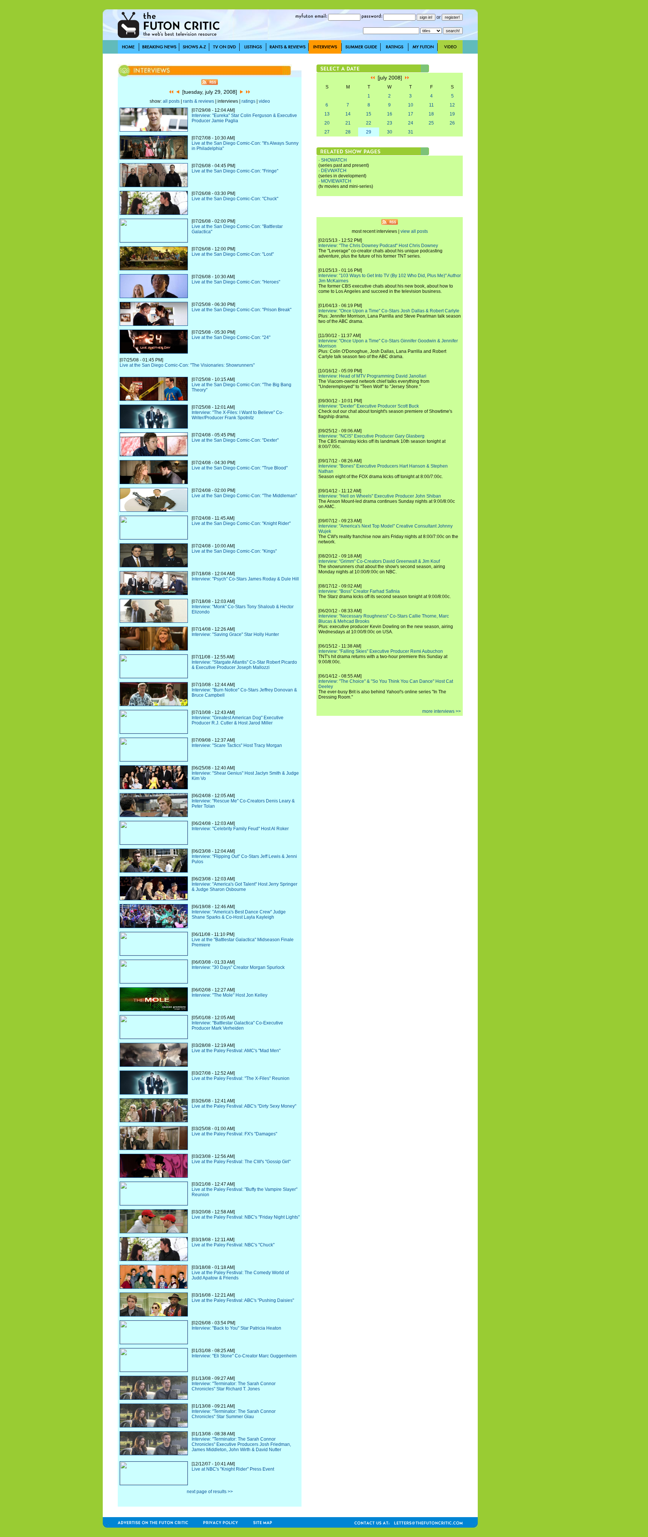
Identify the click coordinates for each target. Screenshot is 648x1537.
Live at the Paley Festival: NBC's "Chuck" (233, 1245)
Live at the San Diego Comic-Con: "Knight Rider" (241, 523)
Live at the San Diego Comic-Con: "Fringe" (235, 171)
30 (389, 132)
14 (348, 114)
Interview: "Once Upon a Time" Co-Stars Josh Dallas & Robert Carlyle (388, 310)
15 (368, 114)
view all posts (414, 231)
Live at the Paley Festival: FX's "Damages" (234, 1134)
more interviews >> (441, 711)
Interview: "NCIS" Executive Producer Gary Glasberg (371, 436)
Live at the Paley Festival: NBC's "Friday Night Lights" (246, 1217)
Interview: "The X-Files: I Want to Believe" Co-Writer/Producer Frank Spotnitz (238, 415)
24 (410, 123)
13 (327, 114)
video (264, 101)
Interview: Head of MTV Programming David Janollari (372, 376)
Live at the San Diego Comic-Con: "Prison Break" (241, 309)
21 (348, 123)
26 (452, 123)
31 (410, 132)
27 (327, 132)
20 (327, 123)
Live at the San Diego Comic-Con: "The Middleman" (244, 495)
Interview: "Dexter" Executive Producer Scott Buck (368, 406)
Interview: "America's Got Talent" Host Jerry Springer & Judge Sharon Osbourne (244, 887)
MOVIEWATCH (336, 181)
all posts (171, 101)
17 (410, 114)
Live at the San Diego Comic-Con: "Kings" (234, 551)
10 (410, 105)
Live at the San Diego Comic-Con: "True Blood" (240, 468)
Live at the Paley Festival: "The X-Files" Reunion (241, 1078)
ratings (248, 101)
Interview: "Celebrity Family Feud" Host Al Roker (240, 828)
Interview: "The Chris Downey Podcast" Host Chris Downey (378, 245)
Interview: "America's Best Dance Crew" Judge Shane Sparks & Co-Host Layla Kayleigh (239, 914)
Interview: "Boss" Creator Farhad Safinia (359, 591)
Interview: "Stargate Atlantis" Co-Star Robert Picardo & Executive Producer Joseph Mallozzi (244, 665)
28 (348, 132)
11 (431, 105)
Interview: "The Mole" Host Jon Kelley (229, 995)
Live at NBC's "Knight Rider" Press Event (233, 1469)
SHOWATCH (334, 160)
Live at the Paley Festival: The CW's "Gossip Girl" (241, 1161)
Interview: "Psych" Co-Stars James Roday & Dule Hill (245, 579)
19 (452, 114)
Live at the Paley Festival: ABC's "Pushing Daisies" (243, 1300)
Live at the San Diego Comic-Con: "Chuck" (235, 198)
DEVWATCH (333, 170)
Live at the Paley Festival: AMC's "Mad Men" (236, 1050)
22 (368, 123)
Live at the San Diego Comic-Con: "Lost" (233, 254)
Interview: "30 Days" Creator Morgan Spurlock (238, 967)
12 (452, 105)
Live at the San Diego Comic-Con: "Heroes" (236, 282)
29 (368, 132)
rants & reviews (198, 101)
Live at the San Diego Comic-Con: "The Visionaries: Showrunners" (187, 365)
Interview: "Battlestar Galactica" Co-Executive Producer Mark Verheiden (237, 1025)
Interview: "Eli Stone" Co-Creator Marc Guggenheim (244, 1356)
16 (389, 114)
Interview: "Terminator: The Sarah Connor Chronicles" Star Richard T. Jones (234, 1386)
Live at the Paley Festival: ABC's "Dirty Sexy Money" (244, 1106)
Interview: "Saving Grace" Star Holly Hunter (235, 634)
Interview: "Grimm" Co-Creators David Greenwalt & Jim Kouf (379, 561)
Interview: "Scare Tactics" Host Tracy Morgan (237, 745)
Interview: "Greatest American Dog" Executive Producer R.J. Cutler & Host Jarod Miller (238, 720)
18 (431, 114)
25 (431, 123)
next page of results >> (210, 1491)
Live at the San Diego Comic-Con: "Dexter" (235, 440)
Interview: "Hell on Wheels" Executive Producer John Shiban (379, 496)
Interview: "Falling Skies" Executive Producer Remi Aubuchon (380, 651)
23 (389, 123)
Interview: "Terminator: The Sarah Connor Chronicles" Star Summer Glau (234, 1414)
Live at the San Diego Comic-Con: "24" (231, 337)
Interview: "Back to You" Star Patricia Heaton (236, 1328)
